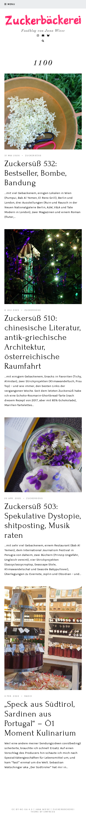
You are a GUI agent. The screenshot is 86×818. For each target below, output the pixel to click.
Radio (28, 696)
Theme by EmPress (43, 812)
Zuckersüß (33, 155)
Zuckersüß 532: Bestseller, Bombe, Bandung (35, 173)
